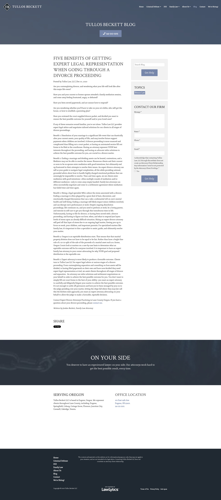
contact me (97, 303)
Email (137, 149)
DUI (165, 7)
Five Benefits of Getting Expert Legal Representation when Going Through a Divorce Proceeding (88, 67)
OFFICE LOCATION (130, 394)
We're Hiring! (213, 7)
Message (137, 112)
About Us (185, 7)
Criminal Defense (152, 7)
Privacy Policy (154, 489)
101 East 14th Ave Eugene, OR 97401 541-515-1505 (122, 403)
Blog (195, 7)
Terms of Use (144, 489)
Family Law (173, 7)
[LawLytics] (110, 489)
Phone (137, 140)
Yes (137, 171)
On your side (110, 358)
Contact (202, 7)
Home (141, 7)
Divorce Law (140, 93)
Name (137, 132)
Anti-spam (163, 489)
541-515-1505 (112, 33)
